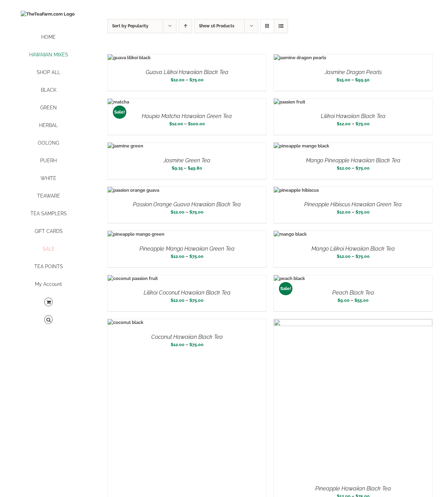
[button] (48, 320)
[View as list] (281, 26)
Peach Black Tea (353, 292)
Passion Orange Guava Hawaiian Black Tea (187, 204)
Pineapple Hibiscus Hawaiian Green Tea (353, 204)
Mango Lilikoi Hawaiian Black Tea (353, 248)
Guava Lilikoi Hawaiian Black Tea (187, 72)
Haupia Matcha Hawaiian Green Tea (187, 116)
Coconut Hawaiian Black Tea (187, 337)
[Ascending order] (185, 26)
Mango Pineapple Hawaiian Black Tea (353, 160)
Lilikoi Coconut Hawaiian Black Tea (187, 292)
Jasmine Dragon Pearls (353, 72)
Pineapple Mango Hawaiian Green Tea (187, 248)
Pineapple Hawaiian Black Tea (353, 488)
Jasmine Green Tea (186, 160)
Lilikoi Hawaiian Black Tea (353, 116)
